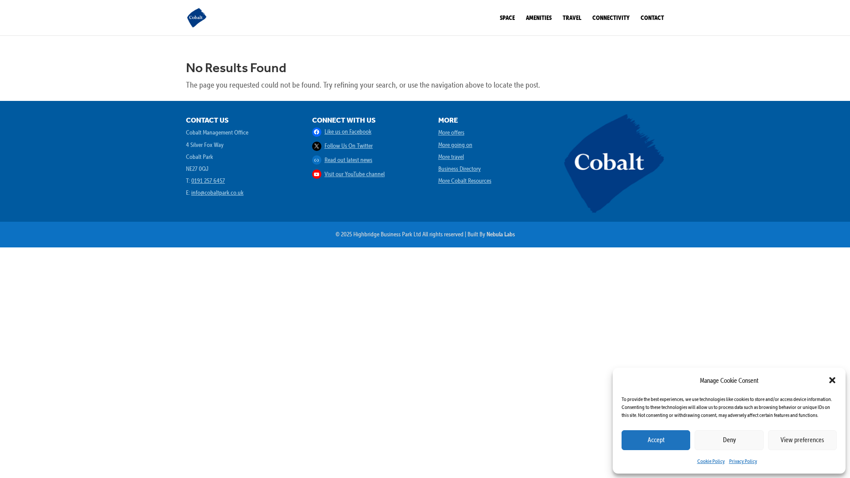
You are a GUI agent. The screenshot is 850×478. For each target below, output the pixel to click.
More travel (451, 157)
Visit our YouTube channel (355, 174)
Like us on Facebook (348, 131)
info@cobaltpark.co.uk (217, 193)
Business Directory (459, 169)
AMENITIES (539, 18)
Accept (656, 440)
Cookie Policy (711, 461)
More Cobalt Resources (464, 181)
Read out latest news (348, 160)
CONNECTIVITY (611, 18)
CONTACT (652, 18)
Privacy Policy (743, 461)
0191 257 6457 (208, 181)
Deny (729, 440)
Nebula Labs (501, 234)
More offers (451, 132)
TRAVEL (572, 18)
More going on (455, 145)
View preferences (802, 440)
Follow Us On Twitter (349, 146)
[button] (832, 380)
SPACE (507, 18)
